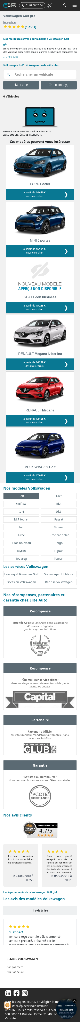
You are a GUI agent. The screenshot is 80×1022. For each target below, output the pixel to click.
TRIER (23, 85)
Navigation (9, 22)
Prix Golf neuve (15, 972)
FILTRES (60, 85)
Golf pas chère (15, 967)
